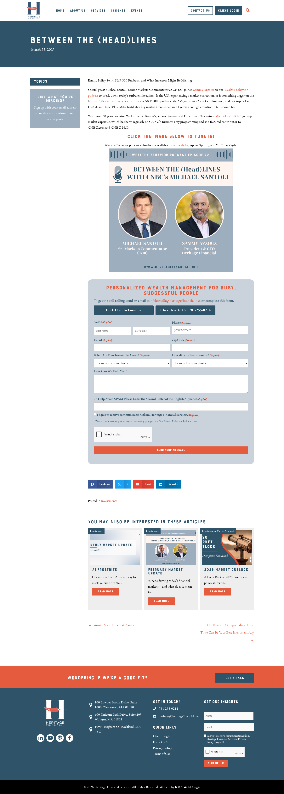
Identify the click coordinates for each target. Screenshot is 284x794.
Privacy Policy (162, 748)
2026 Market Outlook (226, 569)
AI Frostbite (104, 569)
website (183, 145)
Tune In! (204, 136)
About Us (77, 11)
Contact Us (200, 11)
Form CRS (160, 742)
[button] (248, 10)
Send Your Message (171, 450)
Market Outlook (225, 531)
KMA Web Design (187, 787)
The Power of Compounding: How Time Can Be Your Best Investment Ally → (227, 626)
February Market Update (165, 571)
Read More (108, 591)
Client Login (228, 11)
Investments (109, 501)
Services (98, 11)
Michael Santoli (225, 116)
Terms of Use (161, 754)
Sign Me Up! (216, 763)
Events (136, 11)
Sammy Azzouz (203, 90)
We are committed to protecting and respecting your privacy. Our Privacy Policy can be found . (146, 421)
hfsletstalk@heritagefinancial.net (176, 300)
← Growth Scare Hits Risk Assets (111, 625)
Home (60, 11)
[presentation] (123, 434)
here (195, 421)
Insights (118, 11)
